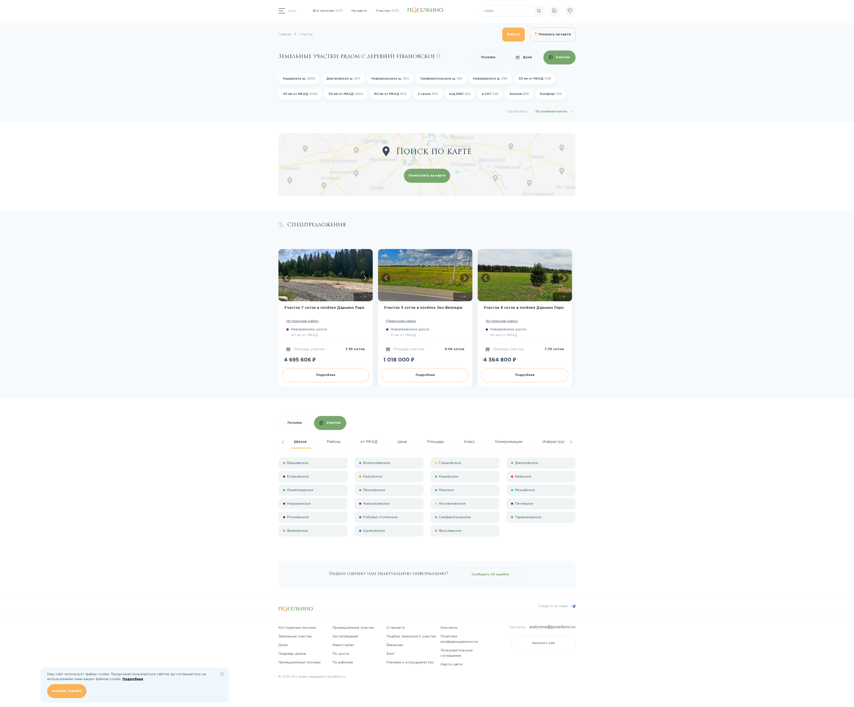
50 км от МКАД (346, 94)
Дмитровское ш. (343, 78)
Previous (282, 442)
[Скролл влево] (286, 277)
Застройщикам (345, 636)
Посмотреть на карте (427, 175)
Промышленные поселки (299, 662)
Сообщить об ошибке (490, 574)
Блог (391, 653)
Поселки (488, 57)
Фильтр (513, 34)
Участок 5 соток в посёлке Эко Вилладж (423, 307)
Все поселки (327, 10)
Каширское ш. (299, 78)
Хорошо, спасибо (67, 691)
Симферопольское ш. (441, 78)
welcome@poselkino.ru (552, 627)
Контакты (449, 627)
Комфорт (551, 94)
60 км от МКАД (390, 94)
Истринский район (302, 321)
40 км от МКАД (300, 94)
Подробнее (325, 375)
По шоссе (340, 653)
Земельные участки (295, 636)
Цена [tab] (402, 442)
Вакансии (395, 645)
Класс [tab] (469, 442)
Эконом (519, 94)
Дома (527, 57)
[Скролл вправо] (365, 277)
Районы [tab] (333, 442)
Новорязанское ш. (390, 78)
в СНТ (490, 94)
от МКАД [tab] (369, 442)
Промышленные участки (353, 627)
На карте (359, 10)
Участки (387, 10)
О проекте (396, 627)
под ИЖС (460, 94)
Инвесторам (343, 645)
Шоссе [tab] (300, 442)
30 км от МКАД (535, 78)
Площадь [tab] (435, 442)
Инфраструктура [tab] (558, 442)
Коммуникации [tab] (508, 442)
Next (571, 442)
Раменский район (401, 321)
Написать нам (543, 643)
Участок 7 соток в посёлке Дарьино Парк (324, 307)
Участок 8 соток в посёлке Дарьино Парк (523, 307)
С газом (428, 94)
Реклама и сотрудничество (410, 662)
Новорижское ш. (490, 78)
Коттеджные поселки (297, 627)
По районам (342, 662)
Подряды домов (292, 653)
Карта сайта (451, 664)
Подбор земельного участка (411, 636)
